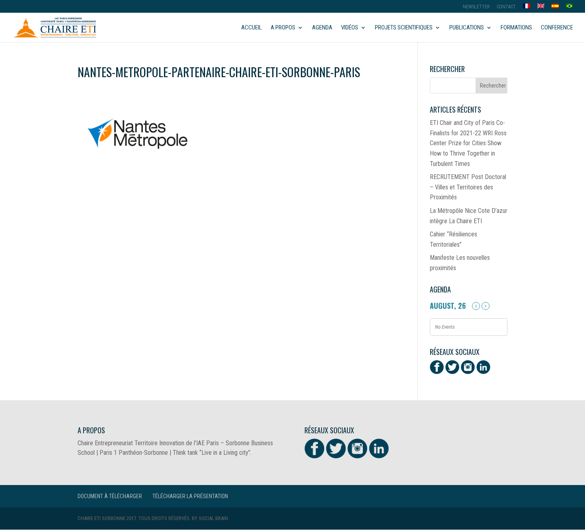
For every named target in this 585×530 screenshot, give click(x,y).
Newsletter (476, 7)
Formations (516, 28)
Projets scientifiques (404, 28)
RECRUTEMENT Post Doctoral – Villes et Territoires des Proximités (468, 187)
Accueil (251, 28)
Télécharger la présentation (190, 496)
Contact (506, 7)
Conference (557, 28)
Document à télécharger (110, 496)
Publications (466, 28)
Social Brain (213, 518)
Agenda (322, 28)
